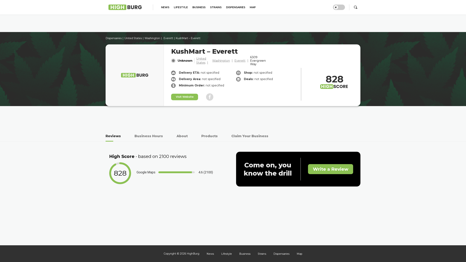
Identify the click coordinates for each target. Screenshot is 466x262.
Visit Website (184, 96)
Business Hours (149, 136)
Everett (168, 38)
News (165, 7)
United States (201, 60)
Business (199, 7)
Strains (216, 7)
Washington (152, 38)
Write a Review (330, 169)
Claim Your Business (249, 136)
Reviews (113, 136)
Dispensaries (235, 7)
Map (253, 7)
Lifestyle (181, 7)
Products (209, 136)
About (182, 136)
